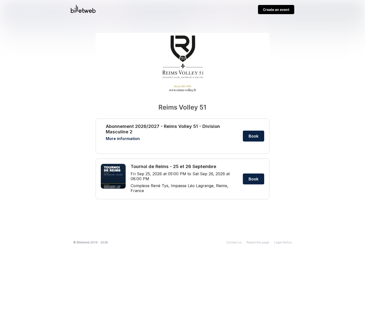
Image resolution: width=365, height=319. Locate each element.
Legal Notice (283, 242)
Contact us (234, 242)
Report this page (258, 242)
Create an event (276, 9)
